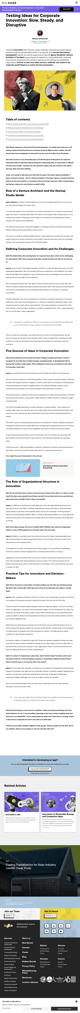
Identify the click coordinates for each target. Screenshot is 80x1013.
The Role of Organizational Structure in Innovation (26, 136)
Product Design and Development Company (41, 42)
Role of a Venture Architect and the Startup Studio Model (28, 124)
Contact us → (50, 916)
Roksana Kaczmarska (40, 39)
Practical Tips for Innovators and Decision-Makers (26, 139)
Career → (9, 916)
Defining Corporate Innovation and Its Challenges (25, 128)
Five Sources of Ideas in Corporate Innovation (24, 132)
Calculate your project (40, 769)
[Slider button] (39, 836)
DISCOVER (66, 9)
